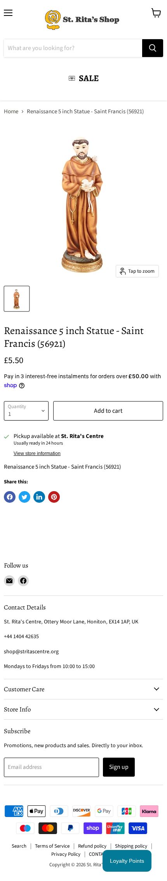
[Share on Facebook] (10, 497)
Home (11, 111)
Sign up (119, 767)
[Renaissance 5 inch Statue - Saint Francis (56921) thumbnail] (16, 298)
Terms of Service (52, 846)
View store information (37, 453)
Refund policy (92, 846)
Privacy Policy (65, 854)
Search (19, 846)
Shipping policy (131, 846)
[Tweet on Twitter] (24, 497)
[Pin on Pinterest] (54, 497)
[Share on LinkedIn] (39, 497)
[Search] (152, 48)
